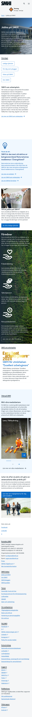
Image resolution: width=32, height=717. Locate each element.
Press (3, 561)
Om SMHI (6, 80)
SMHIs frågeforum (16, 564)
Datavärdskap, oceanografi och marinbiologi (15, 659)
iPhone (12, 707)
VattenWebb (5, 656)
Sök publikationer (6, 696)
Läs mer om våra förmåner (12, 339)
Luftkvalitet (4, 596)
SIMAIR (3, 599)
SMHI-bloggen (5, 580)
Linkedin (12, 634)
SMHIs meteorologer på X (16, 632)
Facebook (5, 527)
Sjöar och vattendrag (7, 602)
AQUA (12, 670)
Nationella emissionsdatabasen (11, 648)
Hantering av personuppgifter (10, 615)
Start (2, 15)
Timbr (12, 678)
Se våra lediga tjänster (10, 225)
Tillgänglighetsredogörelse (9, 610)
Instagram (13, 637)
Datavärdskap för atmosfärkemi (11, 661)
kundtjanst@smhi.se (11, 556)
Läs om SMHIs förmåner (8, 181)
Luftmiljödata (5, 653)
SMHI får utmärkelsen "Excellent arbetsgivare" (16, 363)
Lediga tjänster (8, 63)
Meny (29, 5)
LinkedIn (5, 531)
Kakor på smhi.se (6, 613)
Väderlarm (13, 683)
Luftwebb (13, 651)
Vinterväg (13, 680)
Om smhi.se (5, 618)
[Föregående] (13, 464)
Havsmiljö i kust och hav (8, 591)
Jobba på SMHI (5, 575)
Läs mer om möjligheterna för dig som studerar (14, 495)
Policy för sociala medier (8, 640)
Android (12, 710)
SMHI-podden (5, 583)
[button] (24, 4)
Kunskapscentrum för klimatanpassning (13, 594)
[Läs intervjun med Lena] (24, 455)
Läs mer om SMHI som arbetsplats (12, 116)
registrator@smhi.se (11, 558)
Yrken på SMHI (8, 74)
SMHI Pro (13, 675)
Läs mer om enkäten (7, 174)
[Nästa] (19, 464)
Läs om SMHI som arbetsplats (10, 177)
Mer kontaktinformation (8, 566)
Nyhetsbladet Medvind (8, 699)
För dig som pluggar (10, 69)
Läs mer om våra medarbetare (13, 468)
